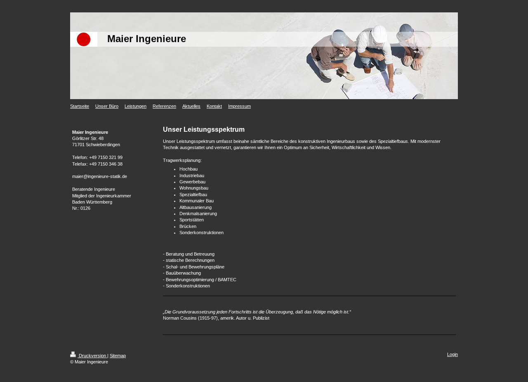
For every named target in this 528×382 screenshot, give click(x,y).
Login (452, 354)
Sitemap (118, 355)
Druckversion (92, 355)
